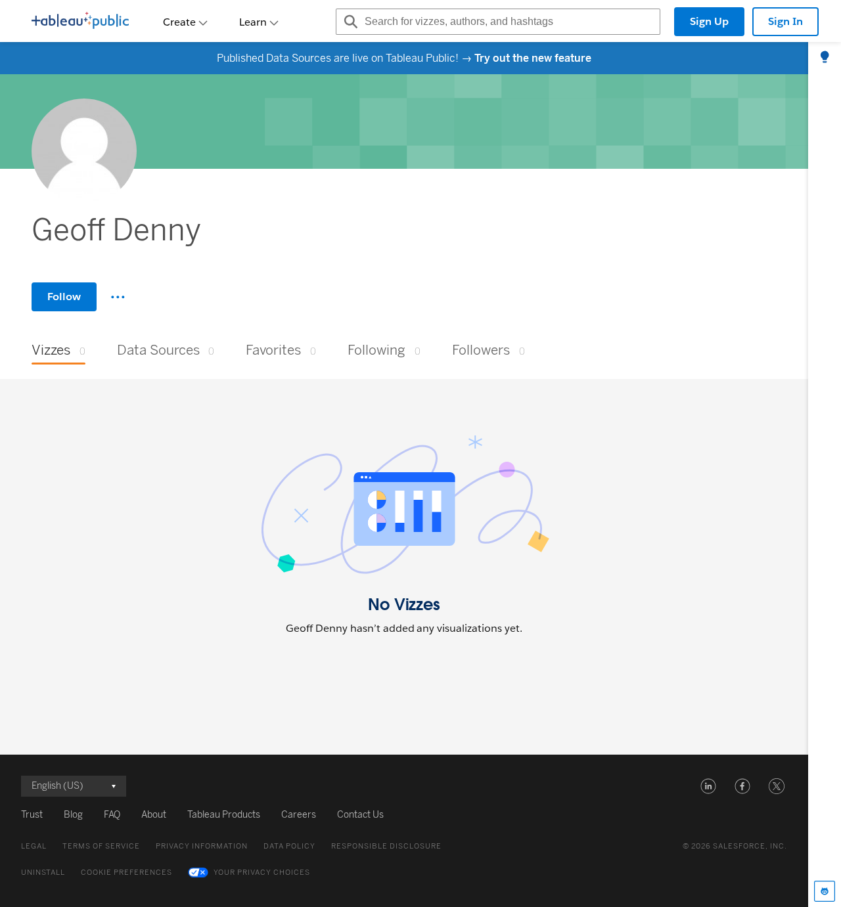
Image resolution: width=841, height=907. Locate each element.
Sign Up (709, 21)
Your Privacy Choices (262, 872)
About (153, 814)
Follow (64, 296)
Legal (34, 846)
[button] (708, 786)
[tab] (824, 57)
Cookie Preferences (126, 872)
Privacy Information (202, 846)
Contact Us (360, 814)
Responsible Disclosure (386, 846)
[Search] (348, 21)
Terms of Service (101, 846)
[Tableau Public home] (80, 21)
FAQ (112, 814)
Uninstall (43, 872)
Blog (73, 814)
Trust (32, 814)
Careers (298, 814)
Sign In (785, 21)
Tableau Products (223, 814)
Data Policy (289, 846)
